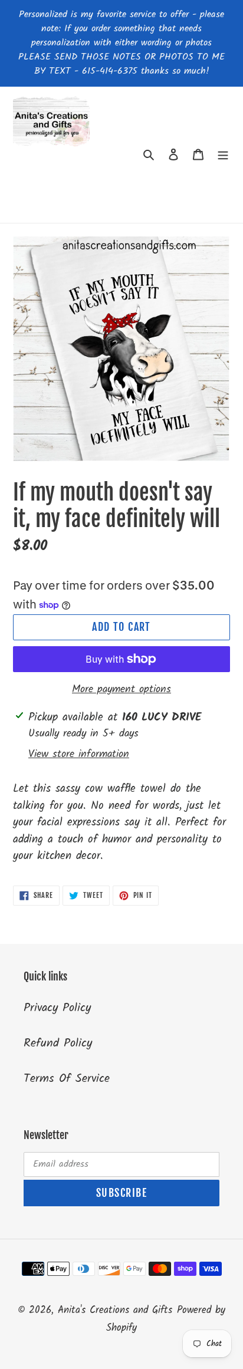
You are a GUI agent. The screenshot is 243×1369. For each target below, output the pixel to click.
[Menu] (223, 154)
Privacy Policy (57, 1008)
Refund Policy (58, 1043)
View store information (78, 754)
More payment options (121, 689)
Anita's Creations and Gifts (115, 1310)
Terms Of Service (67, 1078)
